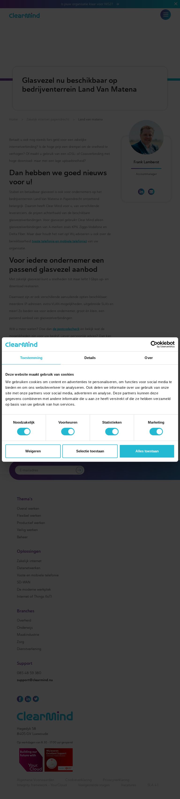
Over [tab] (149, 358)
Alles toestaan (147, 451)
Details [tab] (90, 358)
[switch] (68, 431)
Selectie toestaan (90, 451)
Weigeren (33, 451)
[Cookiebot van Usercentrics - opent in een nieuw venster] (154, 344)
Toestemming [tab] (31, 358)
